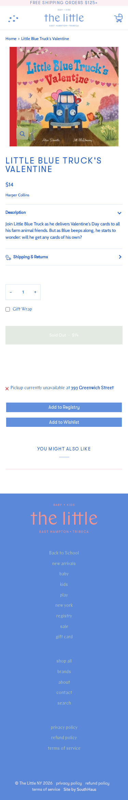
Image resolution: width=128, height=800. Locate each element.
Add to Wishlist (64, 422)
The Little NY (30, 783)
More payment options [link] (28, 375)
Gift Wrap (22, 309)
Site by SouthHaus (79, 789)
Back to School (64, 553)
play (64, 595)
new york (64, 605)
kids (64, 584)
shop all (64, 661)
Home (10, 38)
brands (64, 672)
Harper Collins (17, 195)
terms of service (64, 748)
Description (15, 212)
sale (64, 627)
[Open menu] (15, 18)
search (64, 703)
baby (64, 574)
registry (64, 616)
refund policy (64, 738)
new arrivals (64, 564)
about (64, 682)
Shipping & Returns (30, 256)
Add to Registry (64, 407)
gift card (64, 637)
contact (64, 693)
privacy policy (64, 727)
